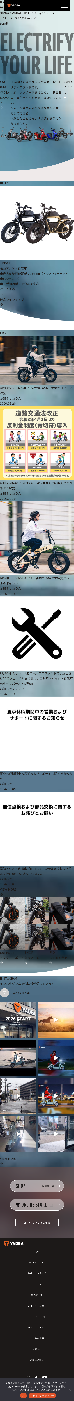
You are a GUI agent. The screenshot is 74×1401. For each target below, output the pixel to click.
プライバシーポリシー (42, 1395)
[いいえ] (69, 1389)
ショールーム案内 (37, 1305)
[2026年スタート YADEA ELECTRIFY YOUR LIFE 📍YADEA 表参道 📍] (18, 1020)
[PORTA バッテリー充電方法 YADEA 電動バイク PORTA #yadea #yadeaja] (56, 1134)
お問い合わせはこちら (37, 1222)
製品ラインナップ (37, 1273)
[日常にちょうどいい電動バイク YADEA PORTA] (18, 1134)
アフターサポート (37, 1316)
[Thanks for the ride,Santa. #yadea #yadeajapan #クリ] (56, 1058)
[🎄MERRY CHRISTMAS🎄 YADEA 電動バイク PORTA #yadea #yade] (56, 1096)
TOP (37, 1251)
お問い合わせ (37, 1359)
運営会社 (36, 1348)
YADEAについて (37, 1262)
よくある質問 (37, 1338)
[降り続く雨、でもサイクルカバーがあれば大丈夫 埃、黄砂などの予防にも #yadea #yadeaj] (18, 1096)
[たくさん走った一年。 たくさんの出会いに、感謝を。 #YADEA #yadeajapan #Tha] (18, 1058)
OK (23, 1395)
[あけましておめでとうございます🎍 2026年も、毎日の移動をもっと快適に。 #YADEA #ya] (56, 1020)
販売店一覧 (37, 1294)
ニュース (37, 1284)
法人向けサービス (37, 1327)
